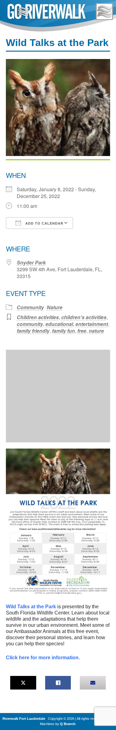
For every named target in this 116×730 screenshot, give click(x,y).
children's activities (83, 317)
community (30, 323)
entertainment (91, 323)
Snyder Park (31, 262)
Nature (54, 307)
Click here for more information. (43, 657)
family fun (63, 330)
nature (96, 330)
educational (59, 323)
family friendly (33, 330)
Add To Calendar (43, 223)
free (81, 330)
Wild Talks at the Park (31, 606)
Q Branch (67, 724)
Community (30, 307)
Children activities (38, 317)
